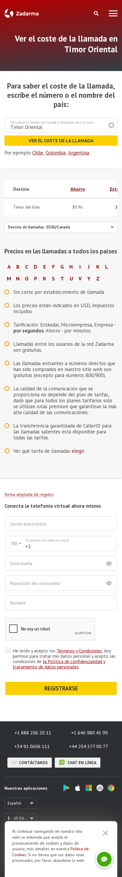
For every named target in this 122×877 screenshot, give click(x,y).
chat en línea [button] (81, 762)
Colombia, (56, 152)
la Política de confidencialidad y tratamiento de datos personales (59, 664)
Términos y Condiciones (79, 651)
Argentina (78, 152)
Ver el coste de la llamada (61, 140)
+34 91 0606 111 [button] (32, 746)
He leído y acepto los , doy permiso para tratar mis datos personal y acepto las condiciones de (64, 658)
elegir (78, 451)
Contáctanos (33, 762)
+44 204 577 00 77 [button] (88, 746)
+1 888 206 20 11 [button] (33, 733)
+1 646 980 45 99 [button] (89, 733)
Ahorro (77, 189)
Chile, (38, 152)
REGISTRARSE (61, 688)
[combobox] (16, 543)
